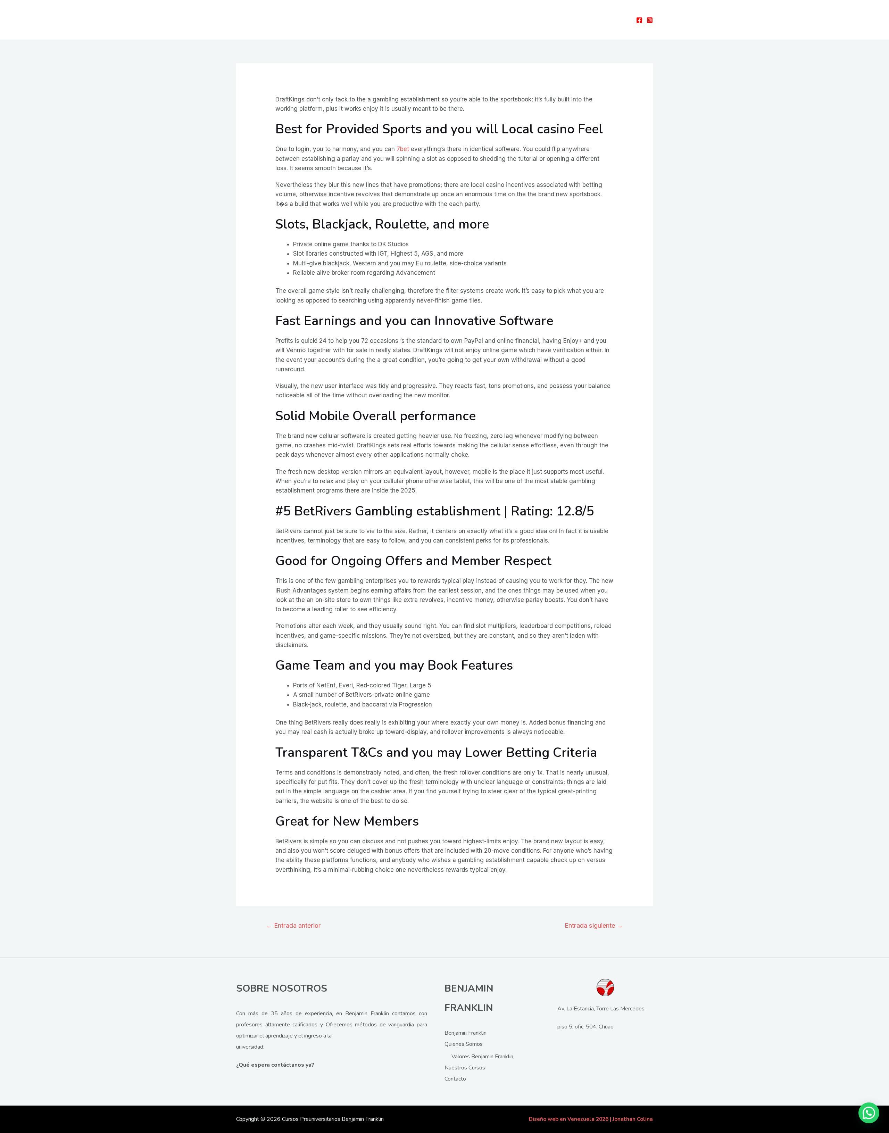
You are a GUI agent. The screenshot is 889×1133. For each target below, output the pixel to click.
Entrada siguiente (594, 925)
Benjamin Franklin (465, 1033)
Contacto (455, 1079)
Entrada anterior (293, 925)
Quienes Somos (463, 1044)
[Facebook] (639, 20)
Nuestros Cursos (464, 1068)
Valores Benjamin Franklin (482, 1056)
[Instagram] (650, 20)
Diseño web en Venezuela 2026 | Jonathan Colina (591, 1119)
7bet (403, 149)
